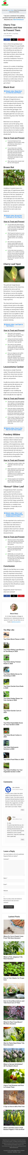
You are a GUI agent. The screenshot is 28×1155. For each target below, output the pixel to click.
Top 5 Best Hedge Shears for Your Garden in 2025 (13, 699)
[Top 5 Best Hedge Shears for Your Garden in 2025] (6, 696)
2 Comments (8, 35)
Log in (19, 1152)
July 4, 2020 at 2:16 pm (17, 819)
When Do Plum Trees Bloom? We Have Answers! (13, 1023)
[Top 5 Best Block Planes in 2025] (6, 637)
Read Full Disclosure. (18, 19)
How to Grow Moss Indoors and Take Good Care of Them (14, 1002)
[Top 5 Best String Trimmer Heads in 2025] (6, 660)
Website (6, 890)
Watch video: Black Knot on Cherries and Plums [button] (14, 92)
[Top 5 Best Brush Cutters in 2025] (6, 733)
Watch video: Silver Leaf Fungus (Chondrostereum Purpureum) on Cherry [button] (14, 514)
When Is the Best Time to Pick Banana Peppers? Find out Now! (14, 1128)
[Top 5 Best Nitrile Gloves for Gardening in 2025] (6, 672)
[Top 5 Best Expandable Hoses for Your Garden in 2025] (6, 721)
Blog (12, 10)
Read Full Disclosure (14, 1147)
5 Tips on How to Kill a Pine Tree (14, 1106)
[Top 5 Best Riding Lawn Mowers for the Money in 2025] (6, 647)
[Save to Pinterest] (21, 39)
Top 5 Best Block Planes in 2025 (14, 639)
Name (5, 878)
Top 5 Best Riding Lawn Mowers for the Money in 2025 (14, 650)
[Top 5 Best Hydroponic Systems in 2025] (6, 745)
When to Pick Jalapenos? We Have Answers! (13, 958)
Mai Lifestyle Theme (15, 1150)
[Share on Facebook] (7, 39)
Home (9, 10)
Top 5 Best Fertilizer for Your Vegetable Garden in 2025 (13, 771)
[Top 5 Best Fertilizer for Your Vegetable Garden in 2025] (6, 768)
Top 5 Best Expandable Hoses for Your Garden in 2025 (13, 723)
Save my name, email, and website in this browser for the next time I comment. (13, 900)
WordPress (15, 1152)
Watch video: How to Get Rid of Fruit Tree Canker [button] (14, 429)
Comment (6, 859)
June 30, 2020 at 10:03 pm (17, 789)
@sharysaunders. (16, 622)
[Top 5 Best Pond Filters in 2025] (6, 757)
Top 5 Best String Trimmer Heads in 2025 (12, 662)
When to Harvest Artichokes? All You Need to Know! (13, 1065)
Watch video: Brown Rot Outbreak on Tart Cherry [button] (14, 216)
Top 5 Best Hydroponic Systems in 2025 (11, 748)
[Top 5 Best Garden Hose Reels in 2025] (6, 684)
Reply (22, 809)
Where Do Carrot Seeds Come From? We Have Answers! (13, 937)
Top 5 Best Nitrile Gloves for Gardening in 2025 (13, 675)
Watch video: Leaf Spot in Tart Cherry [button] (14, 325)
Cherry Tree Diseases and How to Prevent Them (14, 1086)
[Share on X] (14, 39)
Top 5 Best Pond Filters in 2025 (14, 759)
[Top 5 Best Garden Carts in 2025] (6, 709)
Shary (14, 817)
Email (5, 884)
